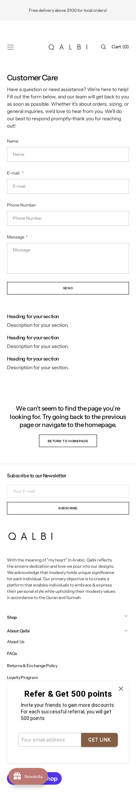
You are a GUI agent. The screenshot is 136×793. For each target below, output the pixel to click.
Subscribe (68, 508)
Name (12, 141)
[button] (10, 47)
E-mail (13, 173)
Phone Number (21, 205)
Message (15, 237)
